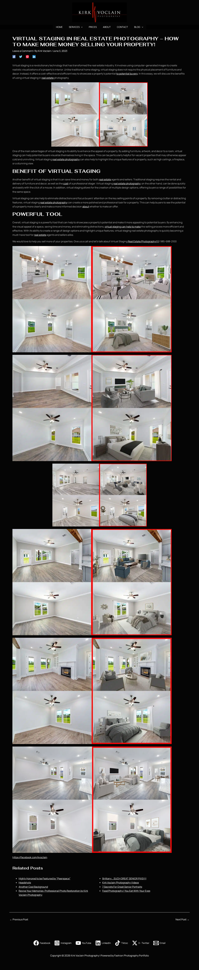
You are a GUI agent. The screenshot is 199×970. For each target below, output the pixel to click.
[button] (81, 27)
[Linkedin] (34, 56)
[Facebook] (14, 56)
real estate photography (66, 159)
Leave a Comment (22, 51)
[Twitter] (20, 56)
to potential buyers (127, 73)
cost (65, 183)
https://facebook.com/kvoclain (29, 857)
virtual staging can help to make (123, 226)
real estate (48, 78)
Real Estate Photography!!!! (143, 241)
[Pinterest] (27, 56)
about (85, 206)
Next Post (182, 919)
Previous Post (19, 919)
